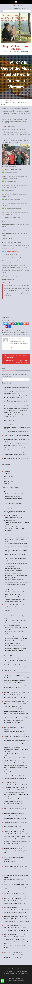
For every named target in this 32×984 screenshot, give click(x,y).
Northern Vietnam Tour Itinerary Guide (13, 775)
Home (9, 968)
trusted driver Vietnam (10, 334)
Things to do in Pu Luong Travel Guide (13, 731)
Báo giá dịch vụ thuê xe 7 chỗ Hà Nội (12, 939)
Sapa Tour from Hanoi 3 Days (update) (14, 560)
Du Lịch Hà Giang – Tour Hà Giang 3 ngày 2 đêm (15, 743)
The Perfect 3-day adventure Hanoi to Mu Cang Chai (16, 887)
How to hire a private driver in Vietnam (13, 452)
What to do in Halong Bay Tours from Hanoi (14, 701)
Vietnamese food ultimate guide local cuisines (14, 692)
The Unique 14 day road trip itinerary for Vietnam (16, 563)
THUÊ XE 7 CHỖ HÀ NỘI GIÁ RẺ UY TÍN (14, 604)
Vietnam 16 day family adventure (11, 900)
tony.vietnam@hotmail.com (21, 5)
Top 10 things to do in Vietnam (11, 925)
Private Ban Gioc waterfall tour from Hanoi (15, 584)
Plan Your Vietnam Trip (9, 589)
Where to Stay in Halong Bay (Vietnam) (13, 896)
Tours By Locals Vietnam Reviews (13, 506)
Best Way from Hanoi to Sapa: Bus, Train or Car (15, 836)
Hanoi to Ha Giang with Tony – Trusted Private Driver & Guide (17, 361)
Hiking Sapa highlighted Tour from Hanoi (14, 579)
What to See (6, 483)
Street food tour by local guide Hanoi (13, 503)
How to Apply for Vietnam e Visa (11, 848)
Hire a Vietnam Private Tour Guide (13, 496)
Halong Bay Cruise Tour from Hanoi (13, 573)
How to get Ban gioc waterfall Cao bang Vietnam (15, 439)
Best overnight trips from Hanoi (12, 568)
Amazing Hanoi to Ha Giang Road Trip (13, 711)
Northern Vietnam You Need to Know (12, 813)
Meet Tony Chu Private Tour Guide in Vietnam (14, 855)
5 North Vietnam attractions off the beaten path (14, 829)
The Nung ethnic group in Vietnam (12, 815)
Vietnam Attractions (23, 330)
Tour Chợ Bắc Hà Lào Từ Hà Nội (11, 879)
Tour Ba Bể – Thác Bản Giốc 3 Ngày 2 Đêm (14, 765)
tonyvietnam (21, 94)
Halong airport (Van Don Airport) (11, 954)
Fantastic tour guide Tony (8, 282)
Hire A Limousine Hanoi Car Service (13, 517)
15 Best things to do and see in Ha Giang (13, 703)
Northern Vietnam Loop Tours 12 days (14, 594)
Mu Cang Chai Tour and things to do (12, 838)
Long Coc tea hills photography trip (12, 801)
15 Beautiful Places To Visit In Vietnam (13, 762)
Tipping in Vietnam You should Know (12, 682)
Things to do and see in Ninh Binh (12, 675)
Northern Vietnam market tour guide (12, 458)
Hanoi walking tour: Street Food (11, 843)
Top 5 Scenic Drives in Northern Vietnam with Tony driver (16, 356)
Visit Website (12, 347)
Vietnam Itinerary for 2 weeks (10, 826)
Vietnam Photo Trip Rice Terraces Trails (13, 664)
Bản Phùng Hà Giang (8, 861)
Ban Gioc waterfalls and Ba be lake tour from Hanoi (16, 868)
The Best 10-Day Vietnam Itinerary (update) (15, 599)
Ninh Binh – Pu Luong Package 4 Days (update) (16, 667)
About (5, 491)
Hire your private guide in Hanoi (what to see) (14, 740)
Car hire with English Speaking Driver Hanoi (14, 798)
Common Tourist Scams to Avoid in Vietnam (14, 787)
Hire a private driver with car (10, 515)
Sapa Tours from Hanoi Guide (10, 687)
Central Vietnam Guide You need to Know (13, 734)
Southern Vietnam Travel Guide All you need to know (16, 778)
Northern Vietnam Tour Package (11, 526)
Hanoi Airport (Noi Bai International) (12, 720)
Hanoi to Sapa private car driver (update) (14, 650)
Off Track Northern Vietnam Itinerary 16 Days (15, 596)
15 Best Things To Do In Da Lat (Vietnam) (13, 918)
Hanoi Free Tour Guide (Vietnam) (11, 803)
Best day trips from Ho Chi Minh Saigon (13, 952)
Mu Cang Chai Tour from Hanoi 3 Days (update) (16, 543)
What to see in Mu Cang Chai (10, 706)
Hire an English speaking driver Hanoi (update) (15, 677)
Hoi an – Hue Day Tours (10, 971)
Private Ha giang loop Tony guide (11, 461)
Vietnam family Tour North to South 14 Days (14, 615)
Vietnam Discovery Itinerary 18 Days (13, 601)
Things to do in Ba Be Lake (10, 760)
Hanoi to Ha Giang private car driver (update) (15, 636)
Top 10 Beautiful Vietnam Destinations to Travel (15, 841)
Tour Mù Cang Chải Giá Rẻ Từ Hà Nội (13, 831)
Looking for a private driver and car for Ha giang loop (16, 447)
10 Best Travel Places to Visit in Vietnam (13, 725)
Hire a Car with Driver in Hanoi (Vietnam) (13, 808)
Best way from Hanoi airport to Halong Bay (14, 884)
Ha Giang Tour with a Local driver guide (14, 493)
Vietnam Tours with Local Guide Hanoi (13, 898)
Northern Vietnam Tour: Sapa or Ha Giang (13, 916)
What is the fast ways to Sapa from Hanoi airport (15, 454)
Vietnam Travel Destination (10, 655)
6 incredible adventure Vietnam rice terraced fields (15, 822)
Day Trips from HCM (8, 508)
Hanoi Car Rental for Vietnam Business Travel (14, 909)
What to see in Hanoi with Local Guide (13, 757)
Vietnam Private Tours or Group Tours (12, 934)
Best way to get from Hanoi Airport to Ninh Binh (15, 818)
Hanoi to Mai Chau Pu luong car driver (14, 643)
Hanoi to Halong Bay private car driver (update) (16, 640)
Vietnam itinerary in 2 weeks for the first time (14, 811)
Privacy (6, 501)
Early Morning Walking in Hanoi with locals (14, 685)
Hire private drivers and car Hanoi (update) (15, 653)
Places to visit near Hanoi (9, 566)
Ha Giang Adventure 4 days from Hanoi (14, 613)
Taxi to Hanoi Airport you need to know (13, 846)
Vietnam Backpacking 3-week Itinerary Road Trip (15, 767)
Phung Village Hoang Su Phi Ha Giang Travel (14, 784)
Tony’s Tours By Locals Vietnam (11, 606)
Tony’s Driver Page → (14, 260)
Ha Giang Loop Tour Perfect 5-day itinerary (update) (17, 537)
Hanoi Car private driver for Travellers (12, 625)
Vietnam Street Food (14, 332)
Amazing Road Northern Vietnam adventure (14, 833)
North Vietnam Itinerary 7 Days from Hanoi (14, 717)
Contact (5, 618)
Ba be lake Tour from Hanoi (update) (13, 658)
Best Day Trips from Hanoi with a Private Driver (15, 427)
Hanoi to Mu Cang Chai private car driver (14, 645)
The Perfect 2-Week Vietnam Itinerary (12, 792)
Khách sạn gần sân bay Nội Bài (11, 957)
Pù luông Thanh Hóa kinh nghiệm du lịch (13, 866)
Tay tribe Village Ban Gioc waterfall (12, 722)
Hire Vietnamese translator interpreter (13, 498)
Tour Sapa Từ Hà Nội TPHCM (11, 747)
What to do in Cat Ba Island (10, 694)
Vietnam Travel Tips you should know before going (16, 771)
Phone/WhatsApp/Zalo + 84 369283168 (17, 8)
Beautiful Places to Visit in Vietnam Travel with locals (16, 713)
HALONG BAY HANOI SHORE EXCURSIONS (15, 620)
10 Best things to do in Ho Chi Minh (12, 936)
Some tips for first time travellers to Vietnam (14, 387)
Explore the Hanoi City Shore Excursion (14, 622)
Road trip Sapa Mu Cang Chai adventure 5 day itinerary (16, 903)
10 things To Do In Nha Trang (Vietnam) (13, 927)
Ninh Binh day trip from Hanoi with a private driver (17, 582)
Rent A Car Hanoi (8, 330)
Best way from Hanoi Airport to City (12, 690)
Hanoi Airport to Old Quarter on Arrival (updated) (15, 697)
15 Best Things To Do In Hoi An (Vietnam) (14, 950)
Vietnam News (5, 332)
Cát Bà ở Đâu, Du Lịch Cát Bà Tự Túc (12, 873)
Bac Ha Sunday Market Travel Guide (12, 789)
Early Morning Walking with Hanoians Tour (15, 591)
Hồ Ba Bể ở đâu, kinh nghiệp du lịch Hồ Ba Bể (15, 882)
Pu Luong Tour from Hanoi (11, 587)
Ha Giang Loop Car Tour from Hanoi (13, 570)
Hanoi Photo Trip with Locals (10, 864)
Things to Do (16, 330)
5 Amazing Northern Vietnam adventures (13, 891)
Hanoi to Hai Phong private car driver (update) (16, 638)
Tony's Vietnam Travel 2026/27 (16, 47)
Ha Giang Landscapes (9, 782)
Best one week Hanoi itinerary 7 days (12, 893)
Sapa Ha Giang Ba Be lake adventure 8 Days (15, 558)
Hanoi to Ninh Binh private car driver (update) (15, 648)
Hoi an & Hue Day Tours (9, 520)
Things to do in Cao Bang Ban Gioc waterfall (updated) (16, 736)
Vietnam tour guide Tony (22, 334)
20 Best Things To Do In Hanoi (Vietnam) (13, 680)
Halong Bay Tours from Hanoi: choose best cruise (15, 753)
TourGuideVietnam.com (13, 251)
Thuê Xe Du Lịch (8, 473)
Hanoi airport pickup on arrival (11, 708)
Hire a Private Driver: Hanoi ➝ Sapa (12, 408)
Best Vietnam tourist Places (10, 907)
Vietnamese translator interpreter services (13, 806)
